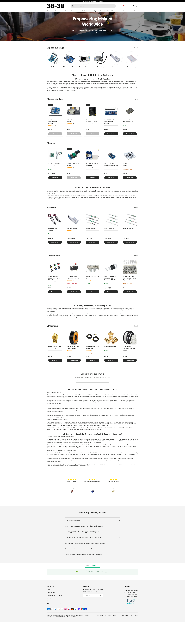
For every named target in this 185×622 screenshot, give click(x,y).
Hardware (115, 67)
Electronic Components (72, 11)
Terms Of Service (124, 615)
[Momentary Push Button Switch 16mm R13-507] (55, 267)
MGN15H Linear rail (128, 228)
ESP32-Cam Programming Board (91, 120)
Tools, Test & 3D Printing (89, 11)
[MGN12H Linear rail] (92, 219)
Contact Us (132, 11)
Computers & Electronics (54, 11)
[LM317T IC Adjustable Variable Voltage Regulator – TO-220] (111, 267)
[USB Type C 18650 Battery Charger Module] (111, 155)
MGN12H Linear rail (91, 228)
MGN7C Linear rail (109, 228)
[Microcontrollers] (69, 58)
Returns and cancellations (54, 604)
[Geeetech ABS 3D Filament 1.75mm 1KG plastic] (130, 338)
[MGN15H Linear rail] (130, 219)
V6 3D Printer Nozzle (110, 346)
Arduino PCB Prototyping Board (128, 120)
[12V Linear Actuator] (74, 219)
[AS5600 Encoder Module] (130, 155)
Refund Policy (108, 615)
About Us (49, 601)
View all (136, 48)
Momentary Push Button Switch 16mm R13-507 (54, 278)
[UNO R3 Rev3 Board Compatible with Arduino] (55, 111)
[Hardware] (115, 58)
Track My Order (51, 592)
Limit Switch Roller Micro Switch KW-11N (73, 277)
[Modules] (53, 58)
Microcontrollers (69, 67)
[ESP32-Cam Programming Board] (92, 111)
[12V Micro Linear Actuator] (55, 219)
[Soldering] (100, 58)
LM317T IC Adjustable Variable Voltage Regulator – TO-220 (110, 278)
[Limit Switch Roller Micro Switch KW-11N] (74, 267)
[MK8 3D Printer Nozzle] (55, 338)
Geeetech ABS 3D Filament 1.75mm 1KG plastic (129, 348)
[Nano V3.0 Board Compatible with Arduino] (111, 111)
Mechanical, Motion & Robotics (108, 11)
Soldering (100, 67)
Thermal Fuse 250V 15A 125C (92, 277)
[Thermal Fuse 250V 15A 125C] (92, 267)
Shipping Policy (116, 615)
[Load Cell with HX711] (55, 155)
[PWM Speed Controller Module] (74, 155)
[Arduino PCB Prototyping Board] (130, 111)
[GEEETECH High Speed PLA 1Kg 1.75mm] (74, 338)
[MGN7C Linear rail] (111, 219)
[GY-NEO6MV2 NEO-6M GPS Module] (92, 155)
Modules (54, 67)
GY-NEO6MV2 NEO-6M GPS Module (92, 164)
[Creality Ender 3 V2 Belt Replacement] (92, 338)
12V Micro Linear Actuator (52, 229)
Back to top (92, 577)
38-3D (51, 615)
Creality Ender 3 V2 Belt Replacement (92, 347)
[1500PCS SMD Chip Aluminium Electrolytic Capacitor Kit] (130, 267)
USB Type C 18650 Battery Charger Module (111, 164)
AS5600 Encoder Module (128, 164)
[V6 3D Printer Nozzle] (111, 338)
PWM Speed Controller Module (73, 164)
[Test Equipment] (84, 58)
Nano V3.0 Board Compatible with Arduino (109, 121)
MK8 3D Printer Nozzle (54, 346)
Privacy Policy (100, 615)
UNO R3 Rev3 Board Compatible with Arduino (53, 121)
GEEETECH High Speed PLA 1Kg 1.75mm (73, 347)
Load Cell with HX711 (54, 164)
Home (48, 589)
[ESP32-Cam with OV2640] (74, 111)
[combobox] (93, 6)
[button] (126, 5)
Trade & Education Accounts (54, 595)
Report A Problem (134, 615)
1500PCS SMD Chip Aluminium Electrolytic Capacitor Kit (129, 278)
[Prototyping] (131, 58)
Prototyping (131, 67)
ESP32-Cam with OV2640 (71, 120)
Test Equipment (84, 67)
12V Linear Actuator (72, 228)
